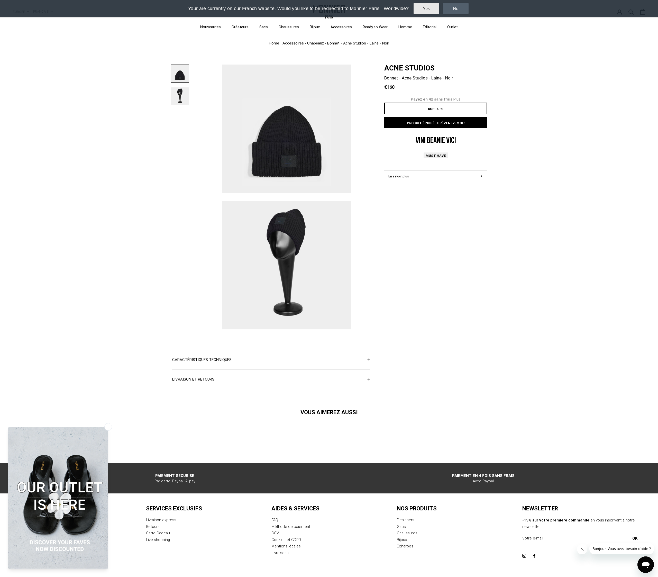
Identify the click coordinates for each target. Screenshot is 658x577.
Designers (405, 520)
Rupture (436, 109)
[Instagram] (524, 556)
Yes (426, 8)
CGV (275, 533)
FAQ (274, 520)
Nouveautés (210, 27)
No (456, 8)
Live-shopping (158, 539)
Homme (405, 27)
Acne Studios (409, 68)
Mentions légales (286, 546)
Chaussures (289, 27)
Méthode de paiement (290, 526)
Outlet (452, 27)
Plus (457, 99)
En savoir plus (398, 176)
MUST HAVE (436, 156)
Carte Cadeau (158, 533)
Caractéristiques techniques (202, 359)
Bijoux (315, 27)
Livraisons (280, 553)
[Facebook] (534, 556)
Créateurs (240, 27)
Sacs (263, 27)
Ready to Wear (375, 27)
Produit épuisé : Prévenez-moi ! (436, 123)
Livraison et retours (193, 379)
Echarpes (405, 546)
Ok (634, 538)
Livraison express (161, 520)
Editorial (429, 27)
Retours (153, 526)
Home (274, 43)
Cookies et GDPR (286, 539)
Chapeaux (315, 43)
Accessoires (341, 27)
